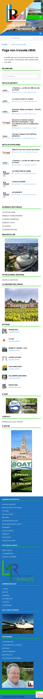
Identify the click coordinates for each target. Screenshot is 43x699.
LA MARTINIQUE (7, 605)
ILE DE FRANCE (6, 537)
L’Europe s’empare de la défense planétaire (24, 135)
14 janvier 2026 (17, 152)
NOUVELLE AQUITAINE (10, 280)
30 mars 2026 (17, 92)
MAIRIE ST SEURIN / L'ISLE (18, 348)
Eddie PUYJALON (7, 550)
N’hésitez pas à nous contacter (12, 422)
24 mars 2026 (17, 128)
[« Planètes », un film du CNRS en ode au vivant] (6, 90)
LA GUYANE (5, 602)
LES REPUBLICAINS (8, 212)
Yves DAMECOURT (15, 366)
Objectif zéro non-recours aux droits (26, 149)
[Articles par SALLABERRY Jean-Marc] (4, 378)
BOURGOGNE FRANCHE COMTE (11, 524)
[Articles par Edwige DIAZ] (4, 332)
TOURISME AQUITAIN (9, 229)
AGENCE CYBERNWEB (8, 651)
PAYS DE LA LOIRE (7, 514)
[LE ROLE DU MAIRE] (6, 184)
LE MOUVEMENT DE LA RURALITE (12, 645)
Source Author (15, 357)
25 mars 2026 (17, 114)
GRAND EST (5, 534)
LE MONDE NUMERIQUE (10, 219)
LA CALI (11, 339)
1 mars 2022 (16, 184)
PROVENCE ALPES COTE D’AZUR (12, 508)
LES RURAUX (6, 226)
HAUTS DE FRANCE (7, 531)
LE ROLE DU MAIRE (18, 182)
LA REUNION (6, 595)
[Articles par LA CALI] (4, 342)
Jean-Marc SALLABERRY (9, 557)
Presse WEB (13, 385)
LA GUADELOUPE (7, 599)
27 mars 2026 (17, 101)
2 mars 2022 (16, 173)
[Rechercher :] (21, 76)
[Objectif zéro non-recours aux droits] (6, 152)
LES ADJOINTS (17, 192)
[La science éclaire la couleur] (6, 101)
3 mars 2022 (16, 194)
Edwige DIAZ (13, 330)
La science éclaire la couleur (22, 99)
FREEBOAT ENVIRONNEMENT (12, 216)
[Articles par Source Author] (4, 360)
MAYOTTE (5, 592)
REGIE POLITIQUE (7, 655)
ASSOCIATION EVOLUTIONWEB (11, 658)
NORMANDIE (6, 527)
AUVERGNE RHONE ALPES (10, 521)
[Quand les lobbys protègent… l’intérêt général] (6, 112)
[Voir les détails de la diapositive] (21, 255)
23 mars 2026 (17, 138)
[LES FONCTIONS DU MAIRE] (6, 173)
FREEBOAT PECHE (8, 223)
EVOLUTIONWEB (19, 697)
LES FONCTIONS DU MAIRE (21, 171)
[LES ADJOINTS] (6, 194)
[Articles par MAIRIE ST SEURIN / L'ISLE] (4, 351)
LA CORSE (5, 589)
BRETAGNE (5, 517)
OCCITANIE (5, 511)
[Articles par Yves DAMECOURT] (4, 369)
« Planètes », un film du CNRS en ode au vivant (26, 89)
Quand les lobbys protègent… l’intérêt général (26, 110)
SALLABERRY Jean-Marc (18, 376)
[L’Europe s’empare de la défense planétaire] (6, 136)
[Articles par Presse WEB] (4, 388)
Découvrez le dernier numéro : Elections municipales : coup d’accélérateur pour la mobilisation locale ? (25, 123)
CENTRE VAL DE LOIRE (8, 540)
